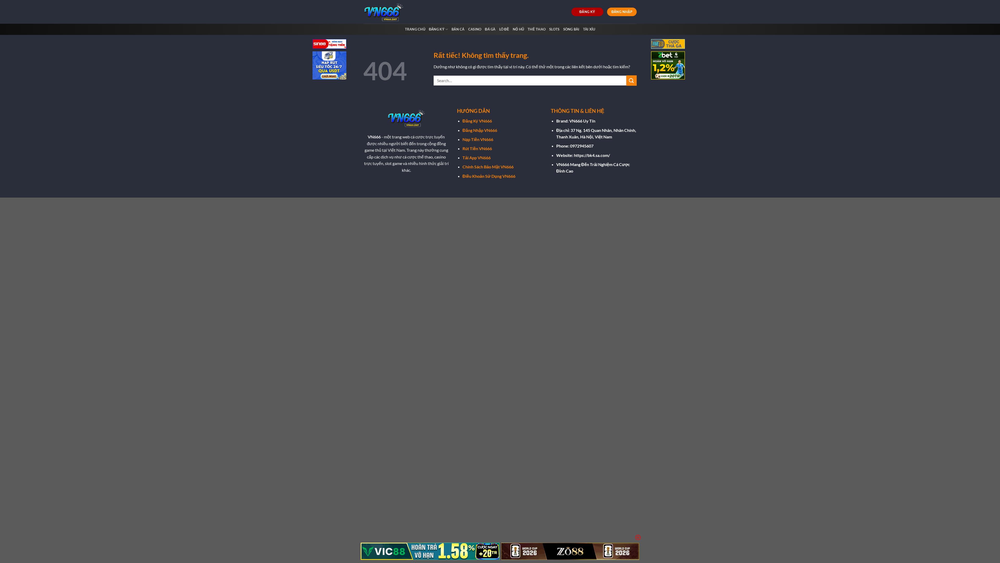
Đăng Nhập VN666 (480, 130)
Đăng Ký (437, 29)
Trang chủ (415, 29)
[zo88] (570, 551)
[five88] (668, 44)
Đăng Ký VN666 (477, 120)
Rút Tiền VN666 (477, 148)
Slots (554, 29)
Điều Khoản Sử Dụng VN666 (489, 176)
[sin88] (329, 44)
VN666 (374, 136)
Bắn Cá (458, 29)
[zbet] (668, 66)
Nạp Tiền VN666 (478, 139)
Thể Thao (537, 29)
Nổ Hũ (518, 29)
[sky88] (329, 66)
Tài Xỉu (589, 29)
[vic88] (430, 551)
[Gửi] (631, 80)
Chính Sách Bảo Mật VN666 (488, 166)
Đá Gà (490, 29)
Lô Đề (504, 29)
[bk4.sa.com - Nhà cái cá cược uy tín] (385, 12)
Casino (475, 29)
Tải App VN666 (477, 157)
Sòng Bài (571, 29)
